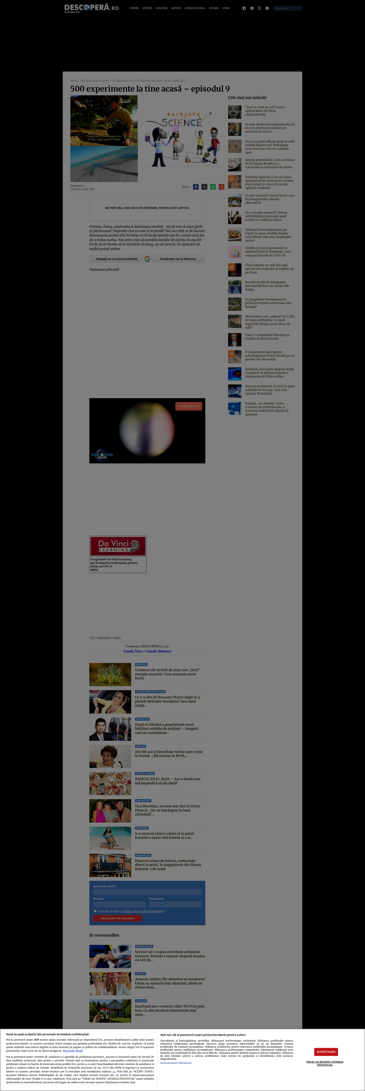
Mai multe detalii (73, 1050)
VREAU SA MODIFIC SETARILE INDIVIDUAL (324, 1063)
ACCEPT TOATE (326, 1051)
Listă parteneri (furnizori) (176, 1062)
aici (113, 1071)
